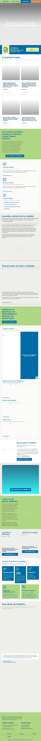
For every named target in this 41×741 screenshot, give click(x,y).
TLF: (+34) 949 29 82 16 (25, 725)
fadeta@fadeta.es (31, 597)
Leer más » (5, 89)
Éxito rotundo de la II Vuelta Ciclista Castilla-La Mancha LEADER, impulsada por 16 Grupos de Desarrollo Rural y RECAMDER (29, 85)
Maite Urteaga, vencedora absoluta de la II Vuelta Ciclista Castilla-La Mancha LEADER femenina (11, 119)
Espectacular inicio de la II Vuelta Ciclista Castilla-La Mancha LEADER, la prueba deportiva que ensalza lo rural (30, 119)
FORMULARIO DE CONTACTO (26, 728)
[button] (0, 49)
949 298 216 (28, 595)
